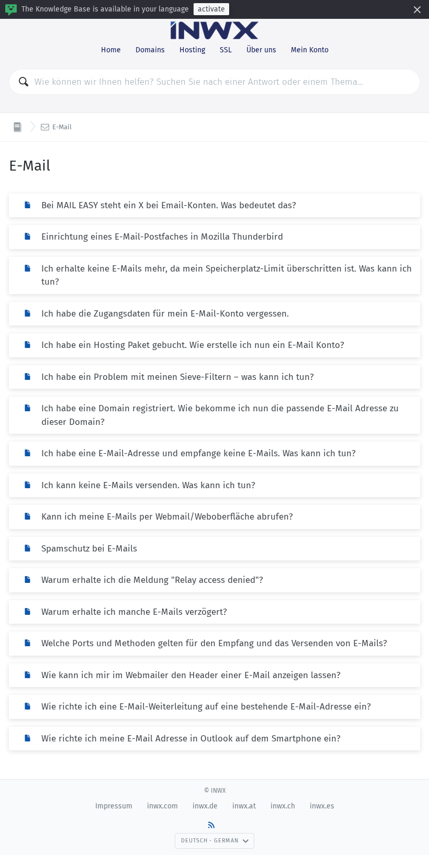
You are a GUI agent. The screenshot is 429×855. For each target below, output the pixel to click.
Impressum (113, 806)
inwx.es (322, 806)
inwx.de (205, 806)
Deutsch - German (209, 840)
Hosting (192, 50)
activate (211, 9)
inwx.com (162, 806)
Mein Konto (310, 50)
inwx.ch (282, 806)
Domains (150, 50)
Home (111, 50)
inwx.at (244, 806)
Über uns (261, 50)
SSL (226, 50)
